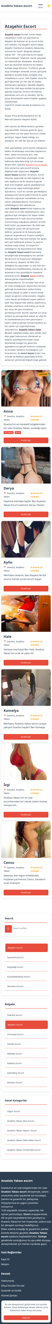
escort (33, 275)
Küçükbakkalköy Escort (18, 976)
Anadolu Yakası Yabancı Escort (22, 1130)
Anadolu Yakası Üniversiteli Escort (23, 1149)
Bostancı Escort (14, 1082)
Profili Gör (26, 440)
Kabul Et (26, 1318)
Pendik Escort (14, 1044)
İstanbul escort (14, 1015)
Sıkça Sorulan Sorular (13, 1285)
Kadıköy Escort (14, 1063)
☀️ (48, 6)
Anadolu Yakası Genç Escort (20, 1121)
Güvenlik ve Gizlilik (11, 1290)
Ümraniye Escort (15, 1034)
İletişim (5, 1264)
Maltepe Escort (14, 1053)
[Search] (8, 929)
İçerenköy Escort (15, 957)
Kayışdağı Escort (15, 967)
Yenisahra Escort (15, 986)
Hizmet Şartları (9, 1295)
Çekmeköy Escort (15, 1072)
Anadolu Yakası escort (16, 6)
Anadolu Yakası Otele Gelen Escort (24, 1140)
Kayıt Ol (5, 1259)
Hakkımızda (7, 1280)
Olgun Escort (13, 1111)
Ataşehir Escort (15, 947)
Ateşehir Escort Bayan (36, 164)
